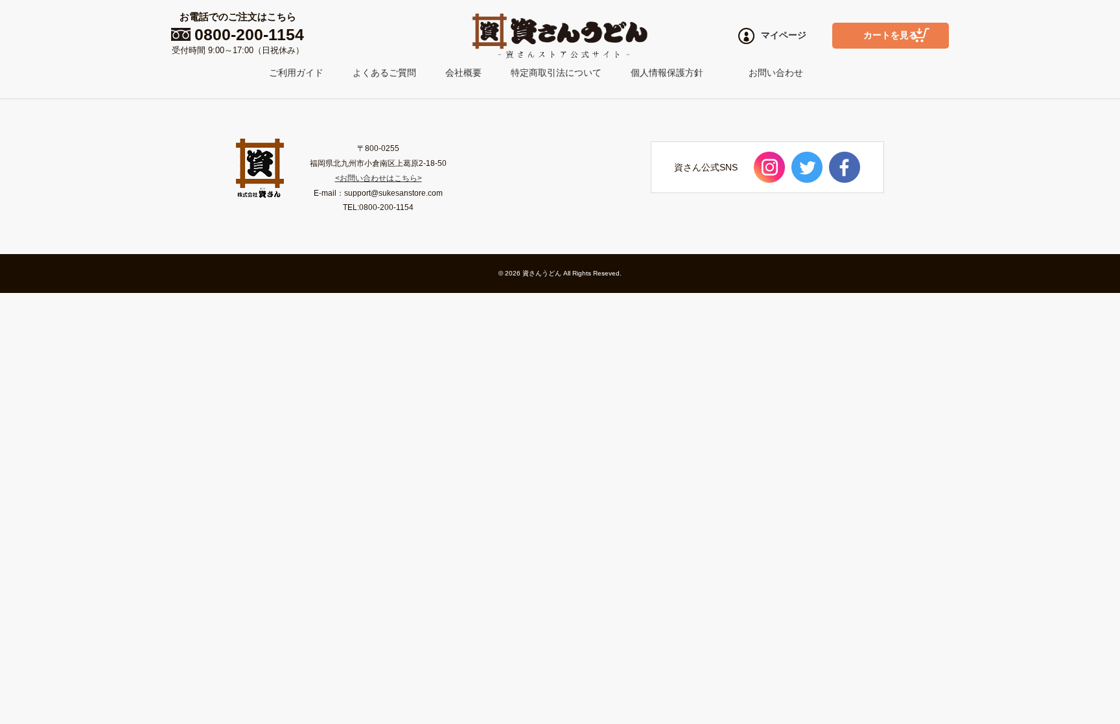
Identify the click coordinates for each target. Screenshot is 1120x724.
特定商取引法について (556, 72)
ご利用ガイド (296, 72)
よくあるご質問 (384, 72)
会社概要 (463, 72)
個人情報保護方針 (667, 72)
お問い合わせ (776, 72)
